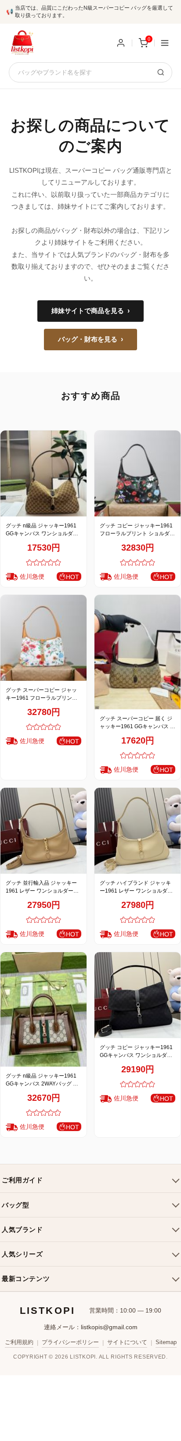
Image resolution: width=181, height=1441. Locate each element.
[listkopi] (22, 43)
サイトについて (127, 1342)
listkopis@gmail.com (109, 1327)
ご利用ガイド (22, 1180)
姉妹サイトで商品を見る (90, 311)
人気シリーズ (22, 1254)
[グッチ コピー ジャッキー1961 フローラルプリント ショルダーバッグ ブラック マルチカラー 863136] (137, 473)
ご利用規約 (19, 1342)
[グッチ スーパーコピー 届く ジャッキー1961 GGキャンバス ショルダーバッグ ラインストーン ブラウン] (137, 652)
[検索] (161, 72)
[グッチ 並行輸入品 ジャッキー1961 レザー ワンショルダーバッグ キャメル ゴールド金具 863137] (43, 831)
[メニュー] (164, 43)
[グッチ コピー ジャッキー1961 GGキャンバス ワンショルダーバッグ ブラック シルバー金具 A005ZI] (137, 995)
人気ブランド (22, 1229)
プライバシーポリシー (70, 1342)
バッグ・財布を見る (90, 339)
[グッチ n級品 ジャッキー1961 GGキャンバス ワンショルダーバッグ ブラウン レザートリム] (43, 473)
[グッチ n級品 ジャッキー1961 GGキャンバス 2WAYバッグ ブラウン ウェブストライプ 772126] (43, 1009)
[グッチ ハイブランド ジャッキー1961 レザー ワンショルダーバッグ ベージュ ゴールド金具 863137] (137, 831)
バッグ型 (15, 1205)
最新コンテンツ (26, 1278)
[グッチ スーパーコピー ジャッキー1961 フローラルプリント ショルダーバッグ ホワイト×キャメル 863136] (43, 638)
